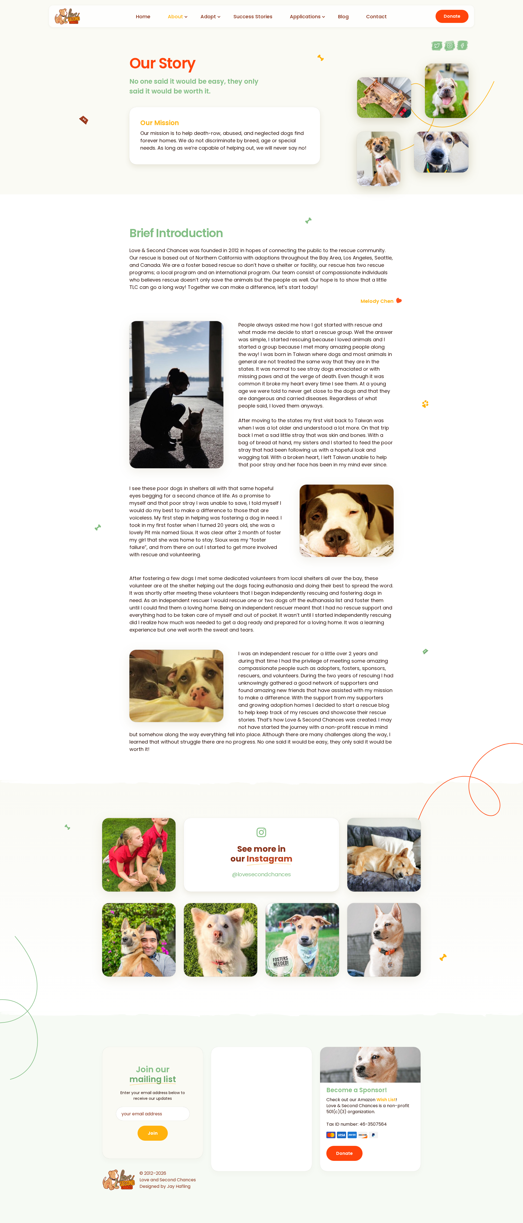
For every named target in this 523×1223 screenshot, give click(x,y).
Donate (452, 16)
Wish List (386, 1100)
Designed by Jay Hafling (164, 1186)
